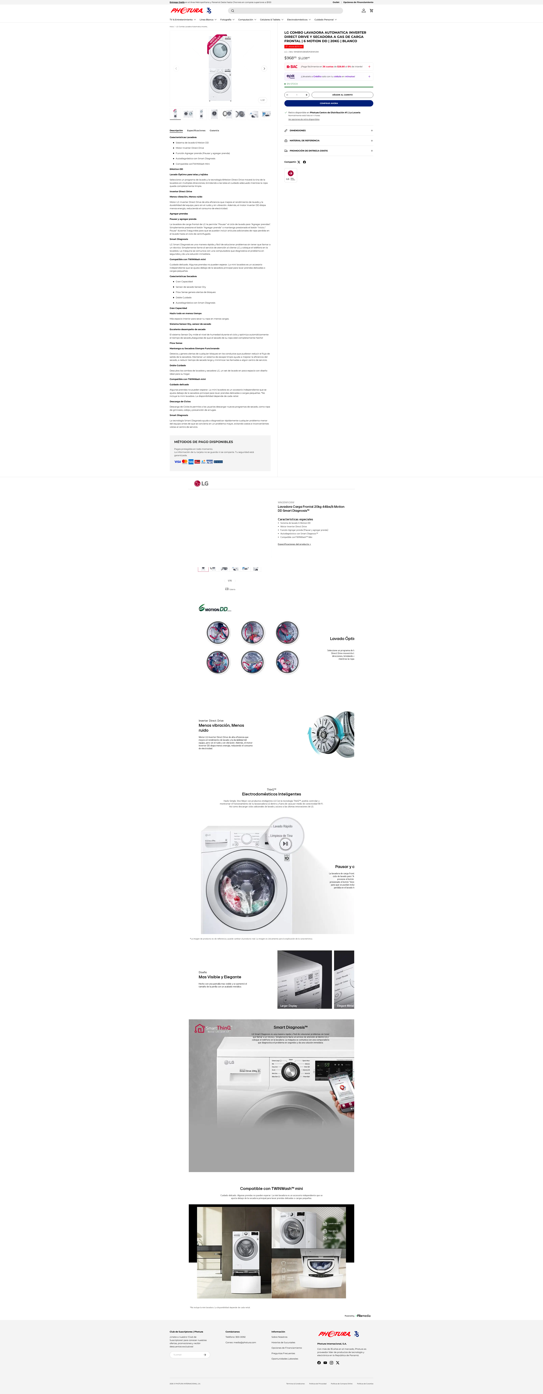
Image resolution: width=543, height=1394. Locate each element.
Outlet (336, 2)
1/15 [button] (230, 580)
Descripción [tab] (176, 130)
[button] (372, 10)
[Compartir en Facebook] (304, 162)
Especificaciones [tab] (196, 130)
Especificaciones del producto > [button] (294, 544)
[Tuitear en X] (299, 162)
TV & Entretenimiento (181, 19)
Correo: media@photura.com (241, 1342)
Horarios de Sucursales (283, 1342)
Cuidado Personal (324, 19)
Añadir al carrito (342, 95)
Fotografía (225, 19)
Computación (245, 19)
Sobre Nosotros (279, 1337)
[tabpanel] (220, 282)
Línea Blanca (206, 19)
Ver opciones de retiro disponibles (303, 119)
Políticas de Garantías (365, 1384)
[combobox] (285, 11)
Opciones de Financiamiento (358, 2)
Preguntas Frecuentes (283, 1353)
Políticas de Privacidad (317, 1384)
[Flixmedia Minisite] (290, 169)
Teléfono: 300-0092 (236, 1337)
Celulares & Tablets (270, 19)
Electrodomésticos (297, 19)
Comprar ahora (329, 103)
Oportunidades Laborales (285, 1358)
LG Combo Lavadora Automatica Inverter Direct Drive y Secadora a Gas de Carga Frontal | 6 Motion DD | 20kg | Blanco (192, 27)
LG (285, 52)
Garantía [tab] (214, 130)
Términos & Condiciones (295, 1384)
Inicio (172, 27)
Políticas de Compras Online (342, 1384)
